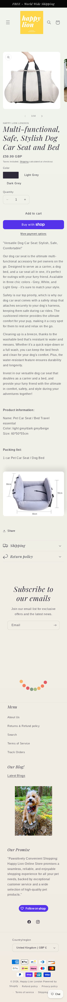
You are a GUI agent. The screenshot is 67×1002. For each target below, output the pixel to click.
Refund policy (30, 986)
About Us (13, 717)
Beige (11, 174)
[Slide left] (25, 116)
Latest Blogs (16, 775)
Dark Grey (14, 183)
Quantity (8, 192)
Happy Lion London (31, 981)
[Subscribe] (55, 625)
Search (12, 734)
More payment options (33, 234)
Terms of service (24, 992)
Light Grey (31, 174)
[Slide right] (42, 116)
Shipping (24, 161)
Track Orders (16, 752)
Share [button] (11, 530)
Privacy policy (50, 986)
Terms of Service (18, 743)
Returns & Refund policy (23, 726)
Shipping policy (47, 992)
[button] (8, 22)
